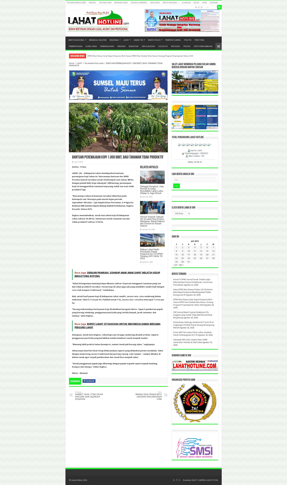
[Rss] (196, 7)
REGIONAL (114, 40)
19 (201, 254)
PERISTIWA (199, 40)
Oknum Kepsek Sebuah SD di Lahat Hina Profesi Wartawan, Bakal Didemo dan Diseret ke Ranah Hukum (152, 221)
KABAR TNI (138, 40)
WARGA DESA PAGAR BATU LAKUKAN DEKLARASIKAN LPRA (148, 395)
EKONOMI (214, 3)
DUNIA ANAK (91, 46)
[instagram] (201, 7)
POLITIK (187, 40)
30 (182, 262)
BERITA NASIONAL (170, 3)
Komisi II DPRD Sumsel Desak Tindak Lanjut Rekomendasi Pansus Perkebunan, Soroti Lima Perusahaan (192, 282)
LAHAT (126, 40)
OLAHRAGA (186, 3)
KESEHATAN (133, 46)
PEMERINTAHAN (75, 46)
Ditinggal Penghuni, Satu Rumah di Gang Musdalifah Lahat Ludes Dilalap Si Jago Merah (152, 189)
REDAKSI (92, 3)
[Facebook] (199, 7)
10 (189, 251)
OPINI (204, 3)
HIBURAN (121, 46)
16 (182, 254)
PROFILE (186, 46)
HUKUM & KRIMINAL (139, 3)
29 (176, 262)
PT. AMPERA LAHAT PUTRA (207, 480)
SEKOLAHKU (155, 3)
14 (213, 251)
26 (201, 258)
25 (195, 258)
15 (176, 254)
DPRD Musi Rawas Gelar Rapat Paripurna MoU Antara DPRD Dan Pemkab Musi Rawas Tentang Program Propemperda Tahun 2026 (140, 56)
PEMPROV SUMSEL (173, 40)
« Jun (175, 265)
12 (201, 251)
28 (213, 258)
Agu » (181, 265)
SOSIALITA (163, 46)
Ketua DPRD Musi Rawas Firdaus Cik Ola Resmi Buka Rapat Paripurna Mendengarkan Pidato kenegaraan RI (192, 292)
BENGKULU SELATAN (97, 40)
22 (176, 258)
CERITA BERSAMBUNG (203, 46)
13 (207, 251)
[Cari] (219, 7)
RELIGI (196, 3)
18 (195, 254)
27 (207, 258)
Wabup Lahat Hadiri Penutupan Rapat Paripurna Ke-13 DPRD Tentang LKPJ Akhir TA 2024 (151, 254)
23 (182, 258)
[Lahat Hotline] (98, 20)
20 (207, 254)
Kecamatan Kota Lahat (94, 63)
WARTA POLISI (154, 40)
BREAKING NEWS (121, 3)
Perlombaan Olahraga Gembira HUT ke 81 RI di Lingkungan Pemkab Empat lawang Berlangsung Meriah (193, 325)
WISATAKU (175, 46)
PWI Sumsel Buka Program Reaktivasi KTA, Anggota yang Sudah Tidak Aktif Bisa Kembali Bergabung (192, 315)
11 (195, 251)
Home (71, 63)
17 (189, 254)
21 (213, 254)
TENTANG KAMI (105, 3)
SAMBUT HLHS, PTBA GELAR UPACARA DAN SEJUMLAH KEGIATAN (89, 395)
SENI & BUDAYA (148, 46)
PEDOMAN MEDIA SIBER (76, 3)
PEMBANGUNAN (107, 46)
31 (189, 262)
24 (189, 258)
